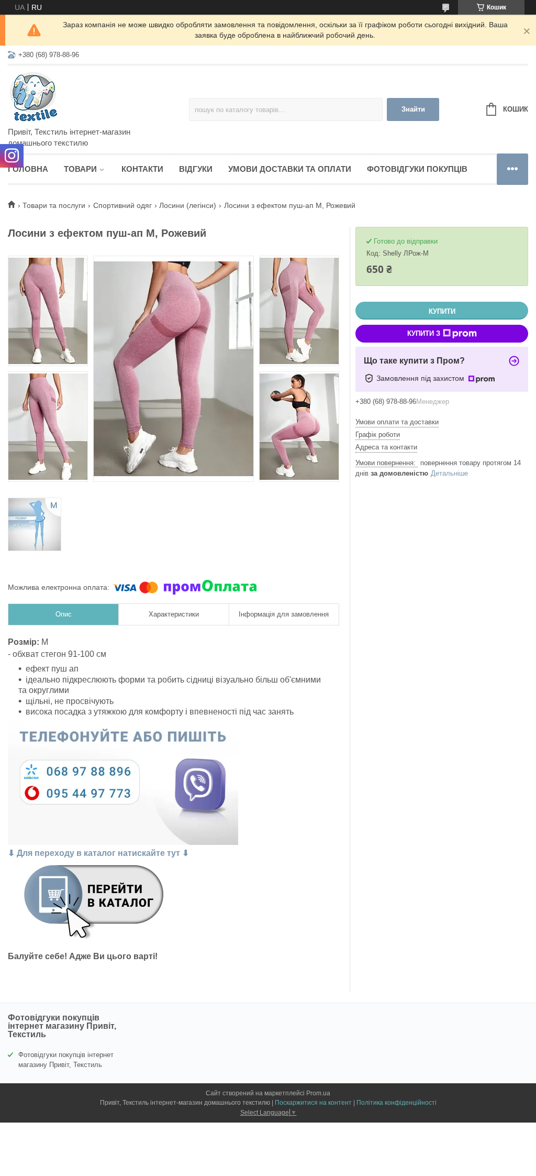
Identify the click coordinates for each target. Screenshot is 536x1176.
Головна (28, 169)
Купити (442, 311)
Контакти (142, 169)
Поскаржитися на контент (313, 1102)
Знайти (413, 109)
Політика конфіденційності (396, 1102)
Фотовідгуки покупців (417, 169)
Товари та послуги (54, 205)
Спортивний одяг (122, 205)
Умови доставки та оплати (289, 169)
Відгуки (196, 169)
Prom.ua (318, 1093)
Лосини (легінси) (187, 205)
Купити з (423, 333)
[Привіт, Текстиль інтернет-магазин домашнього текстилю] (98, 97)
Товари (80, 169)
